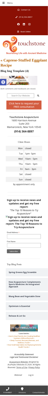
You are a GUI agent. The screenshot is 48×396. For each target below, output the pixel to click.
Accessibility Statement (24, 354)
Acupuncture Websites (18, 362)
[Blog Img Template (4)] (18, 84)
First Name (11, 241)
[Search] (38, 96)
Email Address (13, 232)
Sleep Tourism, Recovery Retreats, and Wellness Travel (24, 341)
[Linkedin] (23, 24)
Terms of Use (21, 367)
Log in (31, 375)
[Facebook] (18, 24)
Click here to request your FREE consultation (24, 105)
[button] (3, 82)
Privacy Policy (34, 367)
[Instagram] (29, 24)
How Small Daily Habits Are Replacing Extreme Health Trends (24, 346)
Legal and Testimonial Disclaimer (24, 357)
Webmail (18, 375)
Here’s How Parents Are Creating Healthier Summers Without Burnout (24, 337)
